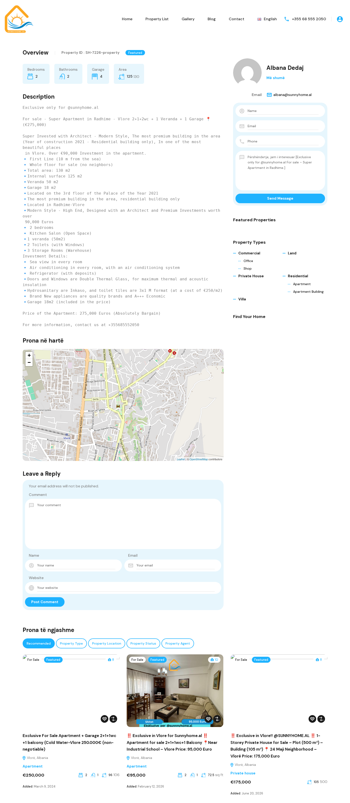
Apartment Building (308, 291)
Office (248, 261)
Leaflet (181, 459)
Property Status (143, 643)
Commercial (249, 253)
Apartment (302, 284)
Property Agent (177, 643)
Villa (242, 299)
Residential (298, 276)
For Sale (33, 660)
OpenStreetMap (199, 459)
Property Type (71, 643)
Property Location (106, 643)
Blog (212, 18)
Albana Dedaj (285, 67)
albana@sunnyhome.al (292, 94)
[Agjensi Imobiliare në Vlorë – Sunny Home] (19, 18)
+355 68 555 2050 (309, 18)
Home (127, 18)
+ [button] (29, 355)
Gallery (188, 18)
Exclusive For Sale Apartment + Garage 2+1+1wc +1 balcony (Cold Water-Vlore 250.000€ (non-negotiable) (69, 742)
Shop (248, 268)
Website (36, 577)
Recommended (39, 643)
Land (292, 253)
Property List (157, 18)
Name (34, 555)
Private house (251, 276)
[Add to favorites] (104, 719)
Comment (38, 494)
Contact (236, 18)
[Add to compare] (113, 719)
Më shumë (275, 78)
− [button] (29, 362)
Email (133, 555)
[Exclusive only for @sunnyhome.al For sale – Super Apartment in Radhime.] (123, 398)
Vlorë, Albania (37, 758)
